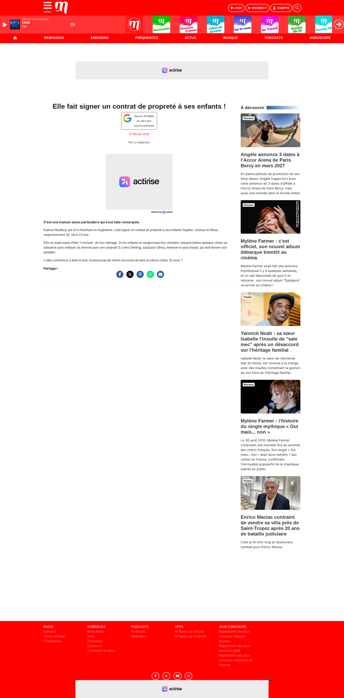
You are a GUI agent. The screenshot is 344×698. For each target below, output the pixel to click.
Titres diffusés (54, 636)
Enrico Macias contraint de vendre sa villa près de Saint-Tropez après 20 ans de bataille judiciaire (270, 525)
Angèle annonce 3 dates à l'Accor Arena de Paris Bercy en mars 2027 (270, 160)
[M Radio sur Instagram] (188, 676)
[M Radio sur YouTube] (177, 676)
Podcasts (274, 37)
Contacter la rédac (101, 651)
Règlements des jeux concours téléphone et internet (236, 660)
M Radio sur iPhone (189, 631)
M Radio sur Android (190, 636)
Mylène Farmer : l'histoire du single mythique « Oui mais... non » (269, 426)
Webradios (54, 37)
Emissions (99, 37)
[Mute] (73, 25)
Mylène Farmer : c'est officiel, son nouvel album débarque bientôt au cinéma (270, 249)
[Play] (5, 24)
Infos (91, 636)
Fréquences (146, 37)
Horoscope (320, 37)
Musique (230, 37)
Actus (190, 37)
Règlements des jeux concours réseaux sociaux (234, 636)
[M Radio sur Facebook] (155, 676)
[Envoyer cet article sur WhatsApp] (149, 276)
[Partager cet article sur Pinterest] (139, 276)
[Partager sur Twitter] (129, 276)
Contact (50, 631)
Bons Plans (95, 631)
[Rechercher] (297, 8)
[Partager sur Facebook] (118, 276)
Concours (94, 646)
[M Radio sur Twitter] (166, 676)
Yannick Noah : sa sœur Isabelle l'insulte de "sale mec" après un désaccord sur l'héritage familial (270, 342)
